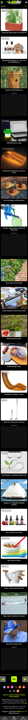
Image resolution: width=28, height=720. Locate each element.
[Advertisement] (14, 105)
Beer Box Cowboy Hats (14, 644)
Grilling (5, 178)
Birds (4, 68)
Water (4, 594)
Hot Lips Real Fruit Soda (14, 532)
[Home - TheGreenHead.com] (14, 2)
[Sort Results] (25, 6)
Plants (5, 10)
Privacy (17, 694)
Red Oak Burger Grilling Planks (14, 200)
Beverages (6, 510)
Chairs (5, 372)
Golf (4, 400)
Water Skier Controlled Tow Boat (14, 616)
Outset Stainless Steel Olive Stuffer (14, 311)
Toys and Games (8, 149)
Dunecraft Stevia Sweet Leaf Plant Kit (14, 32)
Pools (5, 481)
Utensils (5, 538)
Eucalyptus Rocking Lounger (14, 394)
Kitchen (5, 289)
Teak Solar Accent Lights (14, 283)
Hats (4, 622)
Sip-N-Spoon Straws (14, 560)
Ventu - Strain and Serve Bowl (14, 588)
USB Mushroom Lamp (14, 143)
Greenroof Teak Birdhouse (14, 90)
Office (4, 453)
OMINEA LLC (20, 711)
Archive (5, 694)
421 (14, 679)
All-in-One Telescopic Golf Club (14, 422)
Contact (11, 694)
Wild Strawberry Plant (14, 338)
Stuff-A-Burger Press (14, 366)
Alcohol (5, 38)
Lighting (5, 121)
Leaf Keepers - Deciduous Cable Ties (14, 475)
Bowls (5, 566)
